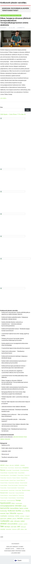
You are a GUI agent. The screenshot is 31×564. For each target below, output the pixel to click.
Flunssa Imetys (3, 487)
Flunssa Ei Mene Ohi (20, 480)
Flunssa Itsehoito (21, 487)
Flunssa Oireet (12, 492)
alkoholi (2, 465)
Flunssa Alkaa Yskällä (12, 472)
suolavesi (20, 524)
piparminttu (3, 518)
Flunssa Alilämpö (3, 472)
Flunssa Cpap (3, 477)
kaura (21, 508)
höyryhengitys (19, 503)
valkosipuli (23, 526)
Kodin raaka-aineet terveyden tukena (11, 15)
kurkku (18, 511)
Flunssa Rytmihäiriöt (11, 500)
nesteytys (22, 516)
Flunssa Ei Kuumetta (4, 480)
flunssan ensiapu (26, 490)
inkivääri (18, 506)
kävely (28, 511)
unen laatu (13, 526)
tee (2, 526)
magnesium (20, 513)
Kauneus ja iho (5, 445)
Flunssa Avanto (20, 475)
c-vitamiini (22, 465)
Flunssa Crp (9, 477)
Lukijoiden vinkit (6, 451)
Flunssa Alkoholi (21, 472)
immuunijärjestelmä (7, 506)
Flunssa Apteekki (13, 475)
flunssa (2, 470)
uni (18, 526)
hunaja (18, 500)
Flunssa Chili (27, 475)
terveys (7, 527)
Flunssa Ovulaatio (4, 497)
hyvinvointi (5, 503)
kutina (23, 511)
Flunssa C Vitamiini (16, 477)
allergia (7, 465)
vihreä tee (14, 529)
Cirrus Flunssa (11, 467)
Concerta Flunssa (18, 467)
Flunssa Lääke (18, 490)
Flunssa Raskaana (12, 497)
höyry (13, 503)
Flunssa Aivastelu (15, 470)
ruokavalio (4, 521)
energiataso (25, 467)
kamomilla (4, 508)
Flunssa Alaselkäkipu (24, 470)
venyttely (2, 529)
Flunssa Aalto (8, 470)
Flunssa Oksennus (4, 495)
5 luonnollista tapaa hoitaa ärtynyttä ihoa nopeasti (15, 348)
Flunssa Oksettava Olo (13, 495)
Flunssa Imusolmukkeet (12, 487)
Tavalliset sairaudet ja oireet (9, 457)
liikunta (13, 513)
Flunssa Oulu (21, 495)
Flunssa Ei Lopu (12, 480)
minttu (17, 516)
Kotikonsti (11, 511)
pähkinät (14, 518)
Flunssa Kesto (11, 490)
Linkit (1, 537)
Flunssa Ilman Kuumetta (13, 485)
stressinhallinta (12, 524)
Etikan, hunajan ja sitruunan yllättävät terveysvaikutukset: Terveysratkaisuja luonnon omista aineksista (14, 382)
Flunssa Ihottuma (3, 485)
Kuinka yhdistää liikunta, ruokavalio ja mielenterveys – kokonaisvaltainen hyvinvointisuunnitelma (12, 324)
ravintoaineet (27, 518)
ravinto (20, 518)
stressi (3, 523)
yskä (26, 529)
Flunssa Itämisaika (4, 490)
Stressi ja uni (5, 454)
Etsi (1, 107)
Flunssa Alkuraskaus (4, 475)
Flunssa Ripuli (3, 500)
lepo (7, 513)
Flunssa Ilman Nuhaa (22, 485)
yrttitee (22, 529)
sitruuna (17, 521)
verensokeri (8, 529)
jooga (24, 506)
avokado (17, 465)
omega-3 (27, 516)
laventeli (2, 513)
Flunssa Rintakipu (20, 497)
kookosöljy (3, 511)
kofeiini (26, 508)
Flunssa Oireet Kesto (19, 492)
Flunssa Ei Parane (4, 482)
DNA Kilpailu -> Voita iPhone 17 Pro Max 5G (13, 114)
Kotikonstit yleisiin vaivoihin (13, 3)
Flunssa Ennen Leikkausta (13, 482)
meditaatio (3, 516)
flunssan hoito (4, 493)
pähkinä (9, 518)
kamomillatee (14, 508)
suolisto (25, 524)
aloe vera (12, 465)
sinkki (11, 521)
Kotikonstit (3, 27)
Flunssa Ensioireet (23, 482)
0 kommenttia (20, 27)
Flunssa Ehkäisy (24, 477)
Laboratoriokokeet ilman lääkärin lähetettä (13, 406)
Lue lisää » (3, 98)
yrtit (18, 529)
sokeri (22, 521)
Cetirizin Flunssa (3, 467)
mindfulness (11, 516)
